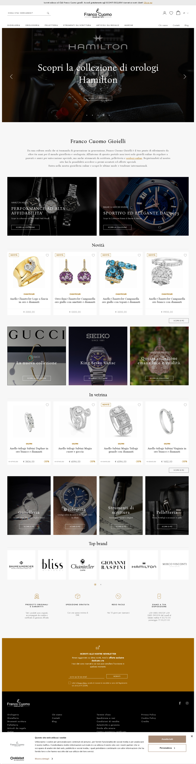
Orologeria (32, 25)
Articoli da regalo (107, 25)
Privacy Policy (82, 683)
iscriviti (116, 676)
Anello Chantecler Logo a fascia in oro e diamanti (29, 300)
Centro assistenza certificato (111, 731)
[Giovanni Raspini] (113, 565)
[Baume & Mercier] (21, 565)
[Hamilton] (144, 565)
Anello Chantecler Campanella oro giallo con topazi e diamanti (121, 300)
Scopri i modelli (98, 90)
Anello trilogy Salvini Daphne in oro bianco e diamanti (29, 450)
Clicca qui (148, 2)
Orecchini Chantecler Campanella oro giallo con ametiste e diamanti (75, 300)
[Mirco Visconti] (175, 565)
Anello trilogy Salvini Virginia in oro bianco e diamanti (167, 450)
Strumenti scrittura (16, 721)
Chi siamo (163, 25)
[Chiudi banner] (192, 736)
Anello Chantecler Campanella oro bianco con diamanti (167, 300)
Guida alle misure (106, 728)
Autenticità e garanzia (108, 724)
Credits (145, 721)
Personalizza (166, 748)
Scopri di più (179, 320)
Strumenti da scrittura (77, 25)
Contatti (176, 25)
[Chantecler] (83, 565)
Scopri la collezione (25, 227)
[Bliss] (52, 565)
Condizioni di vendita (108, 721)
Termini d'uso (104, 714)
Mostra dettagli (42, 759)
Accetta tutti (167, 739)
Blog (187, 25)
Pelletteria (51, 25)
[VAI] (48, 13)
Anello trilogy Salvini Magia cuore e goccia (75, 450)
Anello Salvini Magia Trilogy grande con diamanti (121, 450)
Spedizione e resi (106, 718)
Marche (129, 25)
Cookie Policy (148, 718)
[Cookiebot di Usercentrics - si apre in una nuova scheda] (17, 759)
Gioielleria (13, 25)
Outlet (10, 731)
